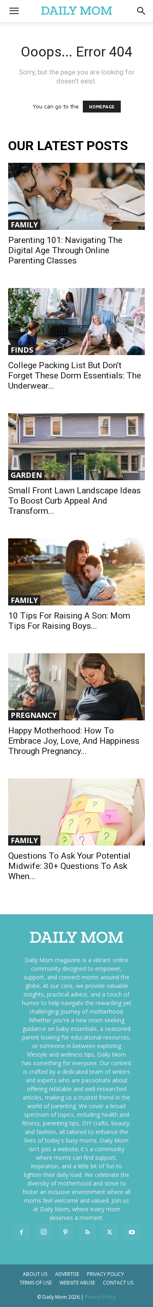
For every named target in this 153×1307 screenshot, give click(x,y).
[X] (110, 1232)
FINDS (22, 350)
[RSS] (88, 1232)
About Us (35, 1274)
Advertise (67, 1274)
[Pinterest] (66, 1232)
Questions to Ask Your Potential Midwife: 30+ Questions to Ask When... (69, 866)
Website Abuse (77, 1282)
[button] (141, 11)
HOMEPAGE (102, 106)
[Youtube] (132, 1232)
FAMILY (24, 224)
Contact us (118, 1282)
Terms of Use (36, 1282)
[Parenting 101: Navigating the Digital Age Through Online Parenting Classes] (76, 196)
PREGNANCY (34, 715)
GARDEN (26, 475)
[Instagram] (43, 1232)
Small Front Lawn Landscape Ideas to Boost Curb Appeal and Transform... (74, 501)
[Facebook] (21, 1232)
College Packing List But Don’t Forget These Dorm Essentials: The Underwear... (74, 375)
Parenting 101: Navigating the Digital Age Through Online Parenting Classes (65, 250)
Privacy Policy (105, 1274)
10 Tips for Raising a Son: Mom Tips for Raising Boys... (69, 621)
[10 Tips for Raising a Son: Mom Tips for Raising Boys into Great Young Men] (76, 571)
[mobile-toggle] (14, 11)
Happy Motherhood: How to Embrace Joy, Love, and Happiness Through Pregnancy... (74, 741)
